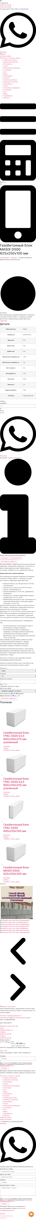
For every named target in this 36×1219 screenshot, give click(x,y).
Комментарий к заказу (7, 1185)
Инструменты (7, 64)
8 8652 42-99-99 (5, 5)
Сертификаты (7, 76)
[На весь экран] (4, 1216)
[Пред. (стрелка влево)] (1, 1218)
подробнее (3, 321)
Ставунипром (4, 257)
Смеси (5, 66)
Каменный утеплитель (10, 62)
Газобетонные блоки (10, 60)
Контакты (6, 78)
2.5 (15, 695)
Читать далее (15, 750)
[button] (18, 951)
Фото (5, 72)
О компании (7, 70)
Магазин (14, 257)
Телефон (3, 1056)
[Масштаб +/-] (1, 1216)
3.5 (19, 695)
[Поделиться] (8, 1216)
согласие (6, 1063)
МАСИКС (21, 693)
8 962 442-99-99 (5, 7)
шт (6, 684)
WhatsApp (3, 52)
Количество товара (6, 1169)
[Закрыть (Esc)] (11, 1216)
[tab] (4, 558)
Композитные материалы (11, 68)
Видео (5, 74)
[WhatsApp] (18, 50)
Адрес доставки (5, 1174)
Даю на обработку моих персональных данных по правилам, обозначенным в (16, 1064)
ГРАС (14, 693)
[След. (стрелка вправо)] (4, 1218)
